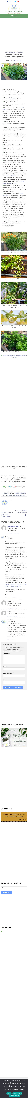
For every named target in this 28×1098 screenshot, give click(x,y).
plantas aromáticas (11, 495)
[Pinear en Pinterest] (15, 487)
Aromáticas (8, 52)
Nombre (5, 666)
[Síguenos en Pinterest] (18, 2)
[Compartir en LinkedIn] (20, 487)
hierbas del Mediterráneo (20, 493)
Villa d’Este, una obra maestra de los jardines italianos (7, 514)
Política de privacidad (14, 1095)
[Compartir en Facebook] (7, 487)
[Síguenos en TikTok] (13, 2)
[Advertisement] (14, 33)
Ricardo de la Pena (12, 526)
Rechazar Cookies (17, 1093)
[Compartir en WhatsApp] (4, 487)
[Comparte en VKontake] (18, 487)
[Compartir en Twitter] (10, 487)
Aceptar (9, 1093)
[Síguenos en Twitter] (15, 2)
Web (4, 680)
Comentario (6, 653)
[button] (14, 16)
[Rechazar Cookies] (26, 1089)
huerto (4, 495)
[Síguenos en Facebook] (7, 2)
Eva (21, 60)
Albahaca (13, 176)
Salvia (4, 183)
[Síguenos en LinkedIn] (20, 2)
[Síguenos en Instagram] (10, 2)
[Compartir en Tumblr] (23, 487)
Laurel (22, 181)
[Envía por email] (12, 487)
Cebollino (9, 183)
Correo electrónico (8, 673)
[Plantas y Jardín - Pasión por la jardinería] (14, 8)
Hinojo (15, 183)
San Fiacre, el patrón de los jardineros (21, 511)
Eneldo (7, 176)
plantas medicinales (20, 495)
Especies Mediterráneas (17, 52)
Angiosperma (13, 98)
